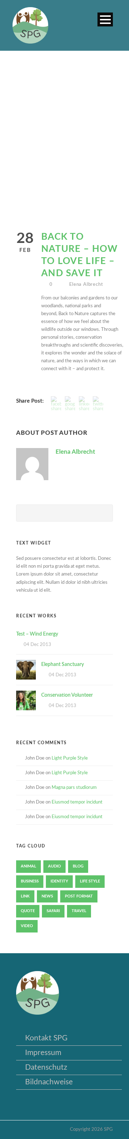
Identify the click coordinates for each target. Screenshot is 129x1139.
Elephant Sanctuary (62, 664)
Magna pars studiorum (74, 787)
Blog (78, 866)
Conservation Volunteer (67, 695)
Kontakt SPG (46, 1038)
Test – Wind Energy (37, 634)
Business (30, 881)
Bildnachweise (49, 1082)
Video (27, 926)
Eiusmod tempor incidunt (77, 802)
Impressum (43, 1052)
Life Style (90, 881)
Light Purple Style (70, 758)
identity (59, 881)
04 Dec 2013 (37, 644)
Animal (28, 866)
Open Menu (105, 19)
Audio (54, 866)
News (47, 896)
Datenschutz (46, 1067)
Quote (28, 911)
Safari (53, 911)
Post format (79, 896)
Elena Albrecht (86, 284)
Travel (79, 911)
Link (25, 896)
